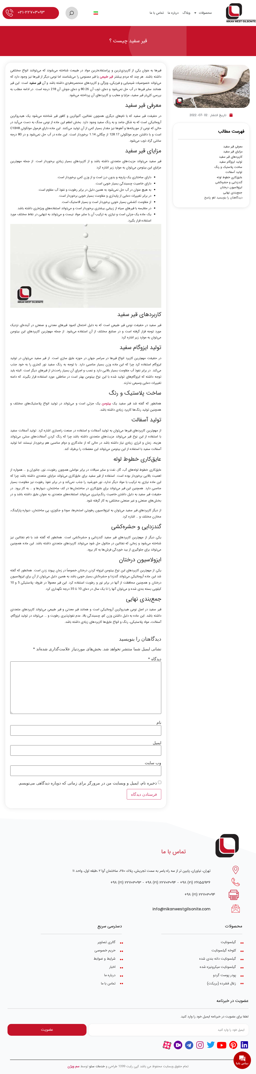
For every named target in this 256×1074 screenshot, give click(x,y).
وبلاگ (186, 13)
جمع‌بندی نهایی (232, 192)
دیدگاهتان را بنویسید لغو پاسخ (223, 197)
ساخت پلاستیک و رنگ (228, 167)
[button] (72, 13)
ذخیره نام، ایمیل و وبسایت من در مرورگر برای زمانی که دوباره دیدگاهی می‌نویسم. (87, 783)
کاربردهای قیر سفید (230, 157)
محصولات (205, 13)
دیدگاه (154, 659)
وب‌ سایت (153, 763)
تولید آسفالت (234, 172)
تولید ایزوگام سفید (230, 162)
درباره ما (173, 13)
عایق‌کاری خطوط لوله (229, 177)
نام (158, 722)
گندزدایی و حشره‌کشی (228, 182)
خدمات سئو (97, 1066)
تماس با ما (157, 13)
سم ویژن (74, 1066)
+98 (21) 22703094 (160, 882)
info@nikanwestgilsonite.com (181, 909)
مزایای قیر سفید (232, 151)
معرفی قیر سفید (232, 146)
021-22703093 (31, 12)
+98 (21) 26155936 (195, 882)
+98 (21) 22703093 (125, 882)
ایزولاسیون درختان (231, 187)
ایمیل (157, 743)
